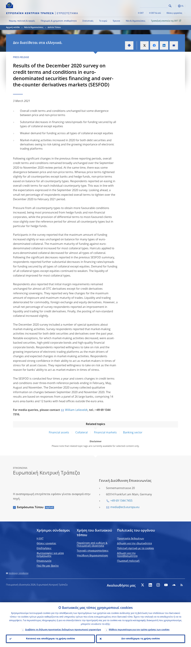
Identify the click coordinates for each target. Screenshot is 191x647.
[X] (142, 585)
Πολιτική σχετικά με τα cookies (135, 548)
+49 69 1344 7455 (121, 501)
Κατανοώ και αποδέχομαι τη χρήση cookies (50, 639)
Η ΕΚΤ (141, 13)
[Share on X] (144, 45)
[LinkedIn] (150, 585)
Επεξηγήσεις (44, 548)
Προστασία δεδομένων (130, 538)
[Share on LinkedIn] (164, 45)
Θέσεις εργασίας (174, 13)
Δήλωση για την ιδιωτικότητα (134, 543)
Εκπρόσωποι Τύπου (30, 507)
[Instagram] (158, 585)
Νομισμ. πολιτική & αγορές (22, 21)
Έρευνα (116, 21)
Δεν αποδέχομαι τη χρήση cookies (140, 639)
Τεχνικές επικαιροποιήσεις (93, 551)
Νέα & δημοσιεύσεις (135, 21)
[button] (175, 6)
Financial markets (105, 432)
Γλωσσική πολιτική (128, 561)
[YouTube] (166, 585)
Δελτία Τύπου (54, 27)
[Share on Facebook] (154, 45)
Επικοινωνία (44, 561)
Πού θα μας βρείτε (48, 566)
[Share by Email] (174, 45)
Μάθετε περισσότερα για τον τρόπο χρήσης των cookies (139, 630)
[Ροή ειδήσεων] (181, 585)
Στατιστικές (87, 21)
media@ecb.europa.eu (124, 507)
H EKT (40, 538)
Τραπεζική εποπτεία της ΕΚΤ (164, 21)
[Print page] (129, 45)
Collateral (81, 432)
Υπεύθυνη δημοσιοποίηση (92, 555)
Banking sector (132, 432)
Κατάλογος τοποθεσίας (19, 573)
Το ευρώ (103, 21)
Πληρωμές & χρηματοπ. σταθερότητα (59, 21)
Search (170, 5)
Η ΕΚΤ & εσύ (155, 13)
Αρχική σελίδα (13, 27)
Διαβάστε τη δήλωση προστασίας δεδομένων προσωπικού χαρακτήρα (63, 630)
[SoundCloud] (173, 585)
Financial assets (59, 432)
